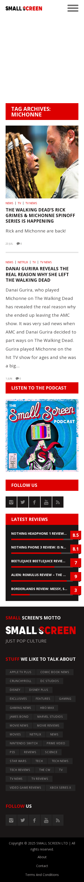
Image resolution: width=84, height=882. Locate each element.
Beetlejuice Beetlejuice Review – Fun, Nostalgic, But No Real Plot (42, 561)
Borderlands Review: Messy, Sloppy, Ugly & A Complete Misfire (42, 589)
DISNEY (15, 690)
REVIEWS (30, 752)
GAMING (65, 699)
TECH (39, 761)
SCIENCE (51, 752)
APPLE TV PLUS (21, 672)
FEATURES (43, 699)
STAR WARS (18, 761)
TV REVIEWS (40, 779)
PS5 (12, 752)
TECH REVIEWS (20, 770)
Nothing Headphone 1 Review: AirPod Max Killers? (42, 533)
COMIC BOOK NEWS (54, 672)
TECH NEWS (60, 761)
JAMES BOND (19, 717)
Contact (42, 866)
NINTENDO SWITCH (24, 743)
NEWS (9, 203)
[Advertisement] (42, 59)
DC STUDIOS (49, 681)
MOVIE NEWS (19, 725)
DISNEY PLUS (38, 690)
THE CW (44, 770)
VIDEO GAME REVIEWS (25, 788)
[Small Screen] (24, 8)
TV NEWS (31, 203)
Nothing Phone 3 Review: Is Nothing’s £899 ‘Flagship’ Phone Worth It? (42, 547)
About (42, 857)
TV (19, 203)
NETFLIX (23, 262)
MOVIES (15, 734)
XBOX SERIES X (60, 788)
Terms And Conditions (42, 874)
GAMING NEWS (20, 708)
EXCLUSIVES (18, 699)
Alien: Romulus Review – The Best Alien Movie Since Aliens (42, 575)
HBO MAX (47, 708)
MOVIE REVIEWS (48, 725)
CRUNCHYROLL (21, 681)
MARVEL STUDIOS (50, 717)
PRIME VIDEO (56, 743)
